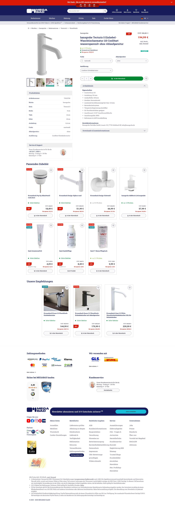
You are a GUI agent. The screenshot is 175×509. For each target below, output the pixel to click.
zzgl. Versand (51, 477)
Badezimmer (35, 18)
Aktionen (133, 445)
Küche (81, 18)
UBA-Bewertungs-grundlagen (96, 456)
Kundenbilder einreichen (115, 459)
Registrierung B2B (117, 448)
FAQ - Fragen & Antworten (115, 433)
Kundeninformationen (98, 429)
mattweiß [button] (87, 61)
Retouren (73, 445)
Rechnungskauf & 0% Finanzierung (88, 23)
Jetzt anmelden (131, 411)
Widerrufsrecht (95, 461)
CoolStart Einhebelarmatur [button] (90, 70)
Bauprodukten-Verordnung (95, 433)
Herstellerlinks (115, 438)
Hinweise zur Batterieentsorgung (96, 440)
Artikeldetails (88, 86)
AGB (90, 425)
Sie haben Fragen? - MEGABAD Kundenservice (133, 23)
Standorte (133, 432)
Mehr (82, 485)
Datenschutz (94, 448)
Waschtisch (73, 28)
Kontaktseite (108, 390)
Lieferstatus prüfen (77, 425)
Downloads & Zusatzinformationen (96, 131)
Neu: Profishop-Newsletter (115, 469)
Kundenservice (115, 441)
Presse (131, 429)
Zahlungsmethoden (77, 451)
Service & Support (35, 145)
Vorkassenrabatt (69, 23)
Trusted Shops (115, 454)
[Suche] (105, 11)
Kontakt (113, 445)
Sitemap (113, 451)
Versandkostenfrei (44, 23)
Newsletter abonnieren (77, 411)
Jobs (131, 425)
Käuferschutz (75, 432)
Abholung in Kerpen (77, 429)
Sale (93, 18)
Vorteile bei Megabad (137, 438)
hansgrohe (42, 28)
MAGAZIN (133, 441)
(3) (102, 411)
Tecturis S (64, 28)
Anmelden (54, 425)
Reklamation (74, 441)
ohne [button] (118, 61)
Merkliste (53, 429)
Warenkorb (54, 432)
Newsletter (114, 464)
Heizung (67, 18)
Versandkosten (75, 448)
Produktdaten (34, 93)
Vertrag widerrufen (77, 455)
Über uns (132, 435)
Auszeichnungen (116, 425)
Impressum (93, 451)
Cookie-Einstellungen (58, 435)
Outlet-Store (108, 18)
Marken (52, 18)
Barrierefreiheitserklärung (99, 445)
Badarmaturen (53, 28)
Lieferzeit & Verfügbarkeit (75, 436)
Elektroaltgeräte (116, 429)
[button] (117, 11)
